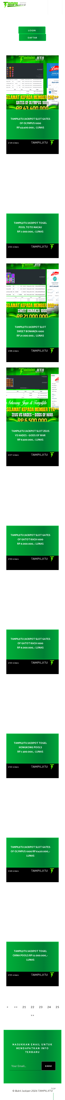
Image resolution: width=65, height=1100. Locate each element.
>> (32, 1015)
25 (57, 1007)
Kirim (48, 1066)
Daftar (32, 37)
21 (24, 1007)
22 (32, 1007)
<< (16, 1007)
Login (32, 30)
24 (49, 1007)
